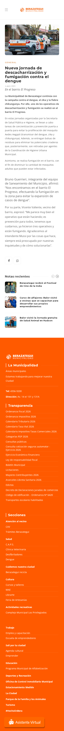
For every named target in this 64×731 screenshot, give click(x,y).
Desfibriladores (14, 554)
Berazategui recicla (16, 572)
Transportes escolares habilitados (24, 500)
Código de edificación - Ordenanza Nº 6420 (29, 494)
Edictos (10, 484)
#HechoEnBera (14, 710)
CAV (8, 526)
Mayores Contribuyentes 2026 (22, 474)
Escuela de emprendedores (21, 638)
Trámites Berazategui (17, 531)
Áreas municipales (16, 371)
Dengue (10, 559)
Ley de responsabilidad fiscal (22, 459)
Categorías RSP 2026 (17, 436)
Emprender (12, 655)
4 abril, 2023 (10, 86)
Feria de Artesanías (16, 599)
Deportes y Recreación (18, 675)
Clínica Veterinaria (16, 549)
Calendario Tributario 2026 (20, 421)
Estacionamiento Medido (20, 687)
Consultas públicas (16, 441)
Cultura (10, 579)
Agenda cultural (14, 650)
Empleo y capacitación (18, 633)
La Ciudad (11, 693)
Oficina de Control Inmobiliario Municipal (29, 681)
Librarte (10, 594)
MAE (8, 589)
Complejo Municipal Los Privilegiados (26, 612)
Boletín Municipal (15, 464)
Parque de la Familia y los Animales (26, 699)
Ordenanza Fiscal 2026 (18, 411)
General (11, 62)
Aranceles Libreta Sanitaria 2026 (23, 479)
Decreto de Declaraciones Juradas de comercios (32, 490)
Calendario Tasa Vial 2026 (20, 426)
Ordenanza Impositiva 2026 (21, 416)
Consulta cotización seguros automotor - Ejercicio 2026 (28, 448)
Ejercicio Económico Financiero (23, 454)
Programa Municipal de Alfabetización (27, 668)
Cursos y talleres (15, 584)
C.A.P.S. (10, 544)
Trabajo (10, 627)
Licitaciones (12, 469)
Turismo (10, 704)
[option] (32, 305)
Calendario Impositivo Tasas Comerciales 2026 (31, 431)
